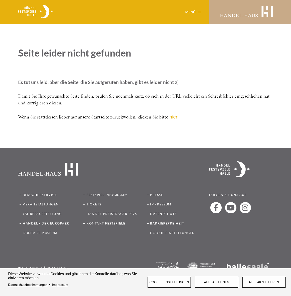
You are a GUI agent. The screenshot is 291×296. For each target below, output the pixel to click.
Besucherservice (40, 195)
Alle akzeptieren (264, 282)
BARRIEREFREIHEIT (167, 223)
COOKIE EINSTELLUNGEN (172, 233)
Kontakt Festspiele (105, 223)
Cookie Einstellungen (169, 282)
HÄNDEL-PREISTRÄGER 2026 (111, 214)
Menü (190, 12)
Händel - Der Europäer (46, 223)
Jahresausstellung (42, 214)
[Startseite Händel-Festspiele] (35, 12)
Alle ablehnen (216, 282)
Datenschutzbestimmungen (28, 284)
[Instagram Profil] (245, 207)
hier (173, 116)
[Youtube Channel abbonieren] (230, 207)
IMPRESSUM (160, 204)
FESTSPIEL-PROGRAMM (107, 195)
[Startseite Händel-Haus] (246, 12)
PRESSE (156, 195)
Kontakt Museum (40, 233)
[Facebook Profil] (216, 207)
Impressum (60, 284)
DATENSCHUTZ (163, 214)
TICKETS (93, 204)
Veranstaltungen (41, 204)
